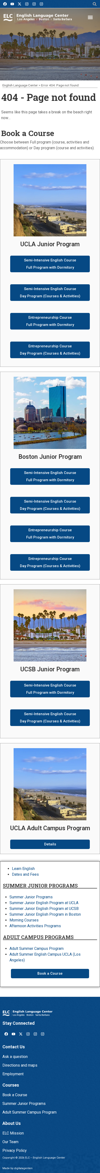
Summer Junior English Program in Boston (45, 914)
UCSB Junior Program (50, 669)
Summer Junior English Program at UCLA (43, 903)
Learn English (23, 868)
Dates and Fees (25, 874)
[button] (95, 4)
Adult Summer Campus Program (36, 948)
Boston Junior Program (50, 456)
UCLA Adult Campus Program (50, 828)
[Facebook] (4, 4)
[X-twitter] (19, 4)
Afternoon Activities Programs (35, 926)
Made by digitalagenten (17, 1168)
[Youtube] (12, 4)
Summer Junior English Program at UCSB (44, 908)
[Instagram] (26, 4)
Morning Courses (24, 920)
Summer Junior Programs (31, 897)
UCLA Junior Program (50, 244)
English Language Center (20, 85)
